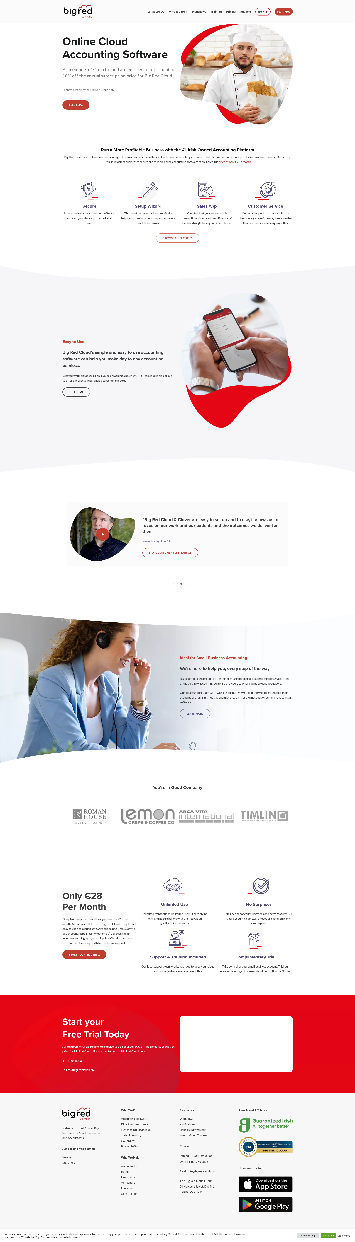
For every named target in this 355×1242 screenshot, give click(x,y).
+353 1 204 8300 (201, 1155)
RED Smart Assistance (134, 1124)
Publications (187, 1124)
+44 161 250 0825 (196, 1161)
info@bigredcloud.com (80, 1070)
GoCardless (128, 1140)
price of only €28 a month (235, 161)
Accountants (129, 1166)
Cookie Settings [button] (308, 1235)
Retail (125, 1171)
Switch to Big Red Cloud (136, 1129)
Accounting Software (134, 1118)
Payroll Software (131, 1146)
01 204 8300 (74, 1060)
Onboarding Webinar (193, 1129)
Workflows (186, 1118)
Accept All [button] (328, 1235)
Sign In (66, 1157)
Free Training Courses (193, 1135)
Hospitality (128, 1177)
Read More (343, 1235)
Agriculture (128, 1182)
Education (127, 1188)
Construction (129, 1193)
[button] (75, 105)
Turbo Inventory (131, 1135)
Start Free (68, 1162)
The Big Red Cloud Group (196, 1181)
